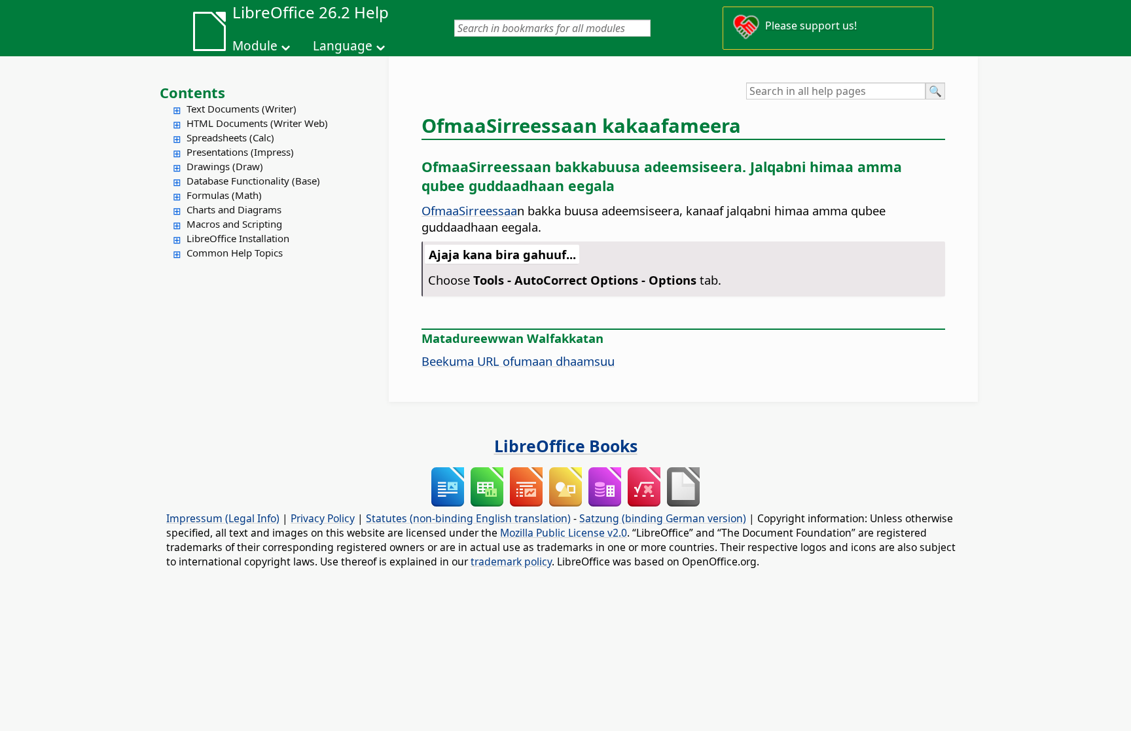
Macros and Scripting (234, 223)
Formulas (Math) (224, 195)
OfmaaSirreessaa (469, 210)
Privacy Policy (323, 518)
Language (342, 45)
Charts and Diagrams (234, 209)
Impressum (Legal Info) (222, 518)
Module (255, 45)
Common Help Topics (235, 252)
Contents (192, 92)
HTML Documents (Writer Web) (257, 123)
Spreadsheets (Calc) (230, 137)
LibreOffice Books (565, 446)
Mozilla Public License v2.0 (563, 533)
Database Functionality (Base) (253, 180)
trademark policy (511, 561)
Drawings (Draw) (225, 166)
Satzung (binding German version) (662, 518)
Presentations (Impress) (240, 151)
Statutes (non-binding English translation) (468, 518)
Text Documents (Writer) (241, 108)
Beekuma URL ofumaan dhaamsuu (518, 361)
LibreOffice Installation (238, 238)
